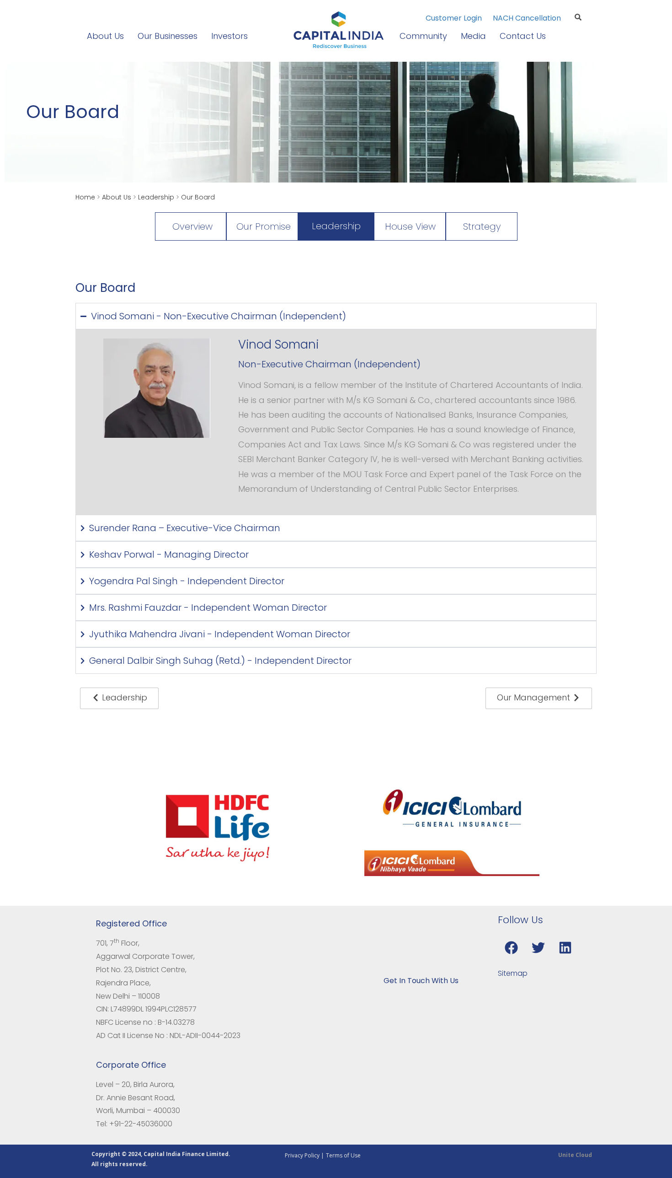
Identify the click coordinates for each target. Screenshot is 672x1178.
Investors (229, 36)
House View (410, 226)
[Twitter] (538, 947)
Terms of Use (343, 1155)
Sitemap (513, 973)
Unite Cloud (575, 1155)
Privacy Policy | (304, 1155)
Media (473, 36)
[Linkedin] (565, 947)
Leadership (156, 197)
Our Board (198, 197)
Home (85, 197)
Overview (192, 226)
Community (423, 36)
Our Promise (263, 226)
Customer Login (455, 18)
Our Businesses (167, 36)
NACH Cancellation (527, 18)
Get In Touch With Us (421, 980)
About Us (105, 36)
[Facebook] (511, 947)
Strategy (482, 226)
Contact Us (523, 36)
